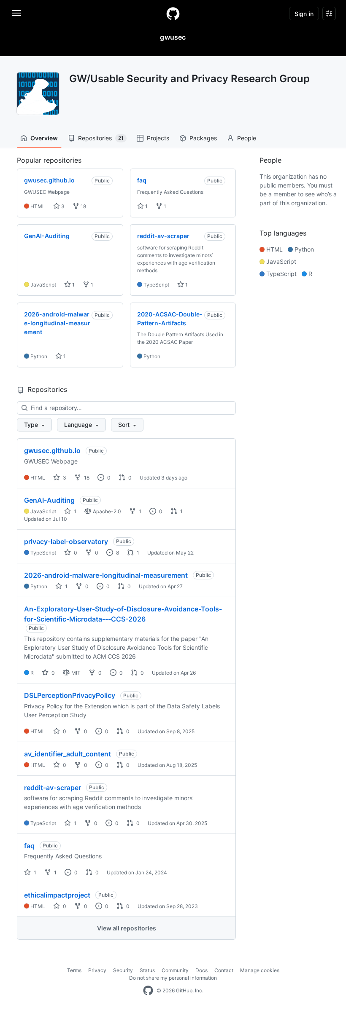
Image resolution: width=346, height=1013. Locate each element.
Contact (223, 970)
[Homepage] (173, 13)
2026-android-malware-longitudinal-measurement (106, 575)
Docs (201, 970)
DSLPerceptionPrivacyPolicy (69, 695)
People (246, 138)
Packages (203, 138)
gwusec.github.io (52, 450)
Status (147, 970)
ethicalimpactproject (57, 895)
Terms (74, 970)
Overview (44, 138)
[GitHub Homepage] (148, 990)
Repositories (101, 138)
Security (123, 970)
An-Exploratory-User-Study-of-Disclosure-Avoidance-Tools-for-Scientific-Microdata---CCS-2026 (123, 614)
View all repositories (126, 928)
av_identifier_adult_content (67, 754)
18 (82, 206)
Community (175, 970)
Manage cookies (259, 970)
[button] (34, 424)
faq (29, 845)
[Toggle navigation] (16, 13)
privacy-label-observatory (66, 541)
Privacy (97, 970)
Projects (158, 138)
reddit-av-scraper (52, 787)
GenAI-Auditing (49, 500)
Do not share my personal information (173, 978)
